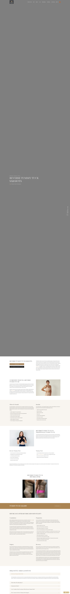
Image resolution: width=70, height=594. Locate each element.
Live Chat (67, 592)
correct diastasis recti (41, 454)
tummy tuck (37, 366)
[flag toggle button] (59, 2)
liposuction (13, 390)
